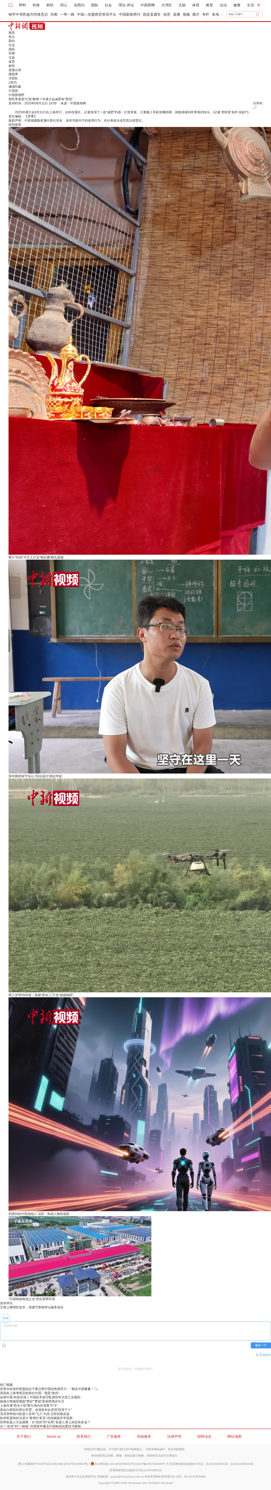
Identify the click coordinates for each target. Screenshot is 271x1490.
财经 (50, 5)
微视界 (13, 74)
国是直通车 (152, 14)
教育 (209, 5)
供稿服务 (144, 1437)
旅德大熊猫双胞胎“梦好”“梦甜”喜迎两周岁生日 (32, 1401)
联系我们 (84, 1437)
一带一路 (67, 14)
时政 (36, 5)
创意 (166, 14)
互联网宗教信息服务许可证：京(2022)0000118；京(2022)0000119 (211, 1463)
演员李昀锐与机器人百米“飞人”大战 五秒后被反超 (34, 1414)
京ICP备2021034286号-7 (151, 1463)
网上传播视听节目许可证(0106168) (40, 1463)
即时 (22, 5)
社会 (108, 5)
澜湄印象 (15, 86)
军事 (12, 53)
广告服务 (114, 1437)
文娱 (182, 5)
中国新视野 (16, 95)
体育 (195, 5)
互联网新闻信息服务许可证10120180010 (135, 1470)
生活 (250, 5)
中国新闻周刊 (129, 14)
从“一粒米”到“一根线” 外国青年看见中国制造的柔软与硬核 (40, 1426)
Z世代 (13, 82)
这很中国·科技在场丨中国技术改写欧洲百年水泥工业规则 (40, 1397)
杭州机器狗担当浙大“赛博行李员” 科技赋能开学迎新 (36, 1418)
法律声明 (174, 1437)
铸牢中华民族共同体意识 (28, 14)
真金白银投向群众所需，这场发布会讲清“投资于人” (36, 1409)
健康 (236, 5)
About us (54, 1437)
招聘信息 (204, 1437)
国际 (94, 5)
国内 (12, 41)
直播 (176, 14)
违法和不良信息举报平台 (81, 1476)
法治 (223, 5)
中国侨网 (147, 5)
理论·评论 (126, 5)
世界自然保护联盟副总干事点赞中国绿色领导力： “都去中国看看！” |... (49, 1389)
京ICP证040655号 (76, 1463)
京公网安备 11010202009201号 (114, 1463)
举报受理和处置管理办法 (160, 1476)
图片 (196, 14)
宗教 (54, 14)
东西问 (79, 5)
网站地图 (234, 1437)
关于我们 (23, 1437)
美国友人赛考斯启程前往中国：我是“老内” (29, 1393)
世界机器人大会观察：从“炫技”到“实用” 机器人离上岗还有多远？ (45, 1422)
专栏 (205, 14)
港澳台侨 (15, 70)
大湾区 (166, 5)
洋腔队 (13, 78)
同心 (63, 5)
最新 (12, 32)
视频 (186, 14)
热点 (12, 36)
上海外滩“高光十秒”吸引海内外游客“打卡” (29, 1405)
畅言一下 (260, 1345)
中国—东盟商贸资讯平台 (96, 14)
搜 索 (259, 14)
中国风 (13, 90)
